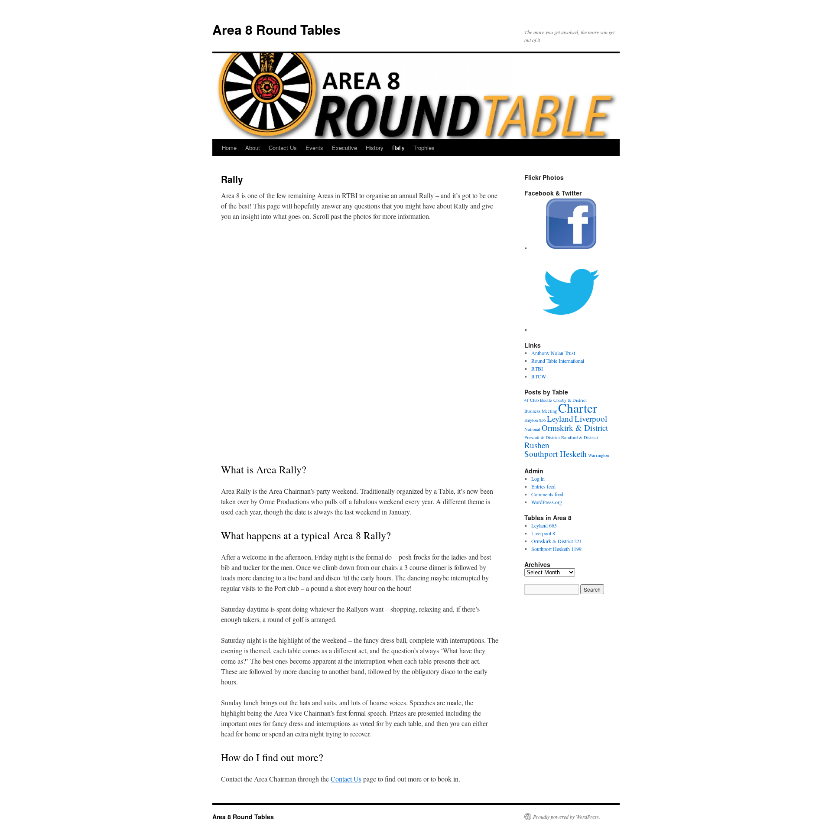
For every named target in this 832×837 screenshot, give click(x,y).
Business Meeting (540, 411)
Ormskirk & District (575, 427)
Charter (577, 407)
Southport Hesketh (555, 453)
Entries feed (543, 486)
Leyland (560, 418)
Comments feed (547, 494)
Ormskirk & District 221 (556, 540)
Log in (538, 478)
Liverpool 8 (543, 533)
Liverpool (591, 418)
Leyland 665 (544, 525)
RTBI (537, 368)
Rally (398, 147)
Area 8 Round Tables (276, 29)
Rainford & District (579, 437)
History (375, 147)
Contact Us (283, 147)
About (252, 147)
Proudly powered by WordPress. (566, 816)
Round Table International (557, 360)
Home (229, 147)
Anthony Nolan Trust (553, 352)
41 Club (531, 400)
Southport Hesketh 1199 (556, 548)
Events (314, 147)
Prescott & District (542, 437)
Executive (344, 147)
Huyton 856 (535, 420)
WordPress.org (546, 501)
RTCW (538, 376)
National (532, 429)
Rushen (536, 445)
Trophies (424, 147)
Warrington (598, 455)
